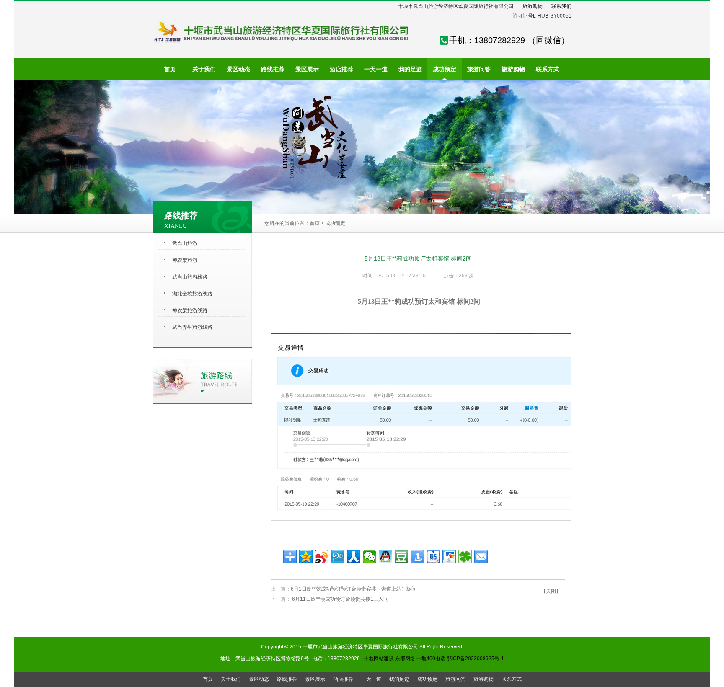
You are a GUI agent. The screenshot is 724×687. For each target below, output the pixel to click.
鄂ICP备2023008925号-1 (475, 658)
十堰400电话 (430, 658)
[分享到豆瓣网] (401, 556)
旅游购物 (532, 6)
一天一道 (371, 679)
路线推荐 (287, 679)
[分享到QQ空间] (306, 556)
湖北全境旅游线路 (192, 294)
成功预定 (335, 223)
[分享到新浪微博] (321, 556)
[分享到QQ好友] (385, 556)
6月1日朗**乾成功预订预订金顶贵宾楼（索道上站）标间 (353, 589)
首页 (315, 223)
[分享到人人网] (353, 556)
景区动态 (259, 679)
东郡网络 (405, 658)
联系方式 (512, 679)
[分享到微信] (369, 556)
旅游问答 (455, 679)
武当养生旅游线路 (192, 327)
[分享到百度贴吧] (433, 556)
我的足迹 (399, 679)
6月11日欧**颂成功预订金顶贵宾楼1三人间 (339, 599)
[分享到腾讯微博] (337, 556)
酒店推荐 (343, 679)
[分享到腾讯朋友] (465, 556)
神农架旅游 (184, 260)
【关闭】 (551, 591)
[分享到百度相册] (449, 556)
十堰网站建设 (379, 658)
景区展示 (315, 679)
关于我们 (231, 679)
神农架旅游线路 (189, 310)
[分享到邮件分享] (481, 556)
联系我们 (561, 6)
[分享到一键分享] (417, 556)
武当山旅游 (184, 243)
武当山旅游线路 (189, 277)
